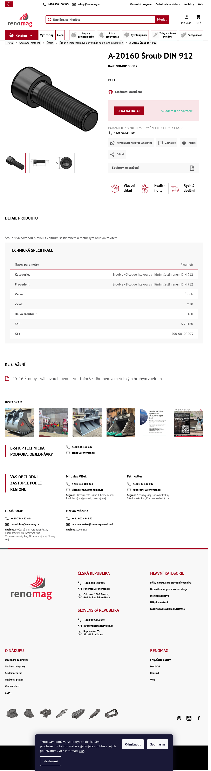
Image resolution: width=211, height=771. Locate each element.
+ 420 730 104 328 (82, 484)
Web (200, 4)
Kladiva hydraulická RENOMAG (167, 609)
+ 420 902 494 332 (94, 620)
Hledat (162, 19)
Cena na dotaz (129, 111)
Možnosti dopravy (15, 666)
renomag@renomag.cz (96, 589)
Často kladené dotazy (168, 4)
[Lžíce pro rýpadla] (28, 715)
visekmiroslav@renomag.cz (87, 489)
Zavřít (160, 162)
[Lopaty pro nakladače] (12, 715)
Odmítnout (133, 744)
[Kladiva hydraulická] (94, 715)
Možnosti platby (14, 679)
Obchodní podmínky (16, 660)
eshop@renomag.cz (83, 452)
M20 (190, 304)
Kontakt (154, 673)
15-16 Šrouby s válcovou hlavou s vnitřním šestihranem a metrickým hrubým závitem (87, 378)
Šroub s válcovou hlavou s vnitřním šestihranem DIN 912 (153, 274)
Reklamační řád (13, 673)
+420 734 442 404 (21, 518)
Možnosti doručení (128, 92)
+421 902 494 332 (82, 518)
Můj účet (155, 666)
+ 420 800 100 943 (94, 583)
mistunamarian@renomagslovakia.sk (93, 524)
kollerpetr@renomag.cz (147, 489)
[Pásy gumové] (78, 715)
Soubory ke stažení (125, 167)
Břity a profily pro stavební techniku (170, 582)
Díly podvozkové (159, 596)
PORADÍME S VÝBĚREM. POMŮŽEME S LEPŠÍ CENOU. (145, 128)
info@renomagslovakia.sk (98, 626)
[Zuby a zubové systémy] (61, 715)
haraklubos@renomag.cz (25, 524)
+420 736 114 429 (124, 133)
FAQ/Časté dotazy (160, 660)
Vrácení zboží (12, 686)
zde (81, 751)
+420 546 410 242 (82, 447)
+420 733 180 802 (143, 484)
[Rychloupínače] (45, 715)
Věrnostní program (140, 4)
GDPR (8, 693)
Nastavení (50, 761)
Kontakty (189, 4)
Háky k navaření (159, 602)
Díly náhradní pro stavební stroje (169, 589)
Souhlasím (157, 744)
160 (190, 314)
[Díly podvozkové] (111, 715)
